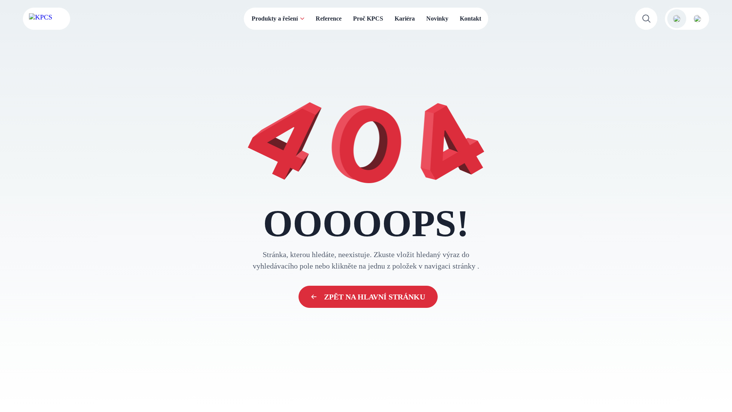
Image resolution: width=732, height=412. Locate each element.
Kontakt (470, 18)
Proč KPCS (368, 18)
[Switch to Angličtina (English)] (697, 18)
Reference (329, 18)
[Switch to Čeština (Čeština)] (676, 18)
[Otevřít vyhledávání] (646, 19)
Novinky (437, 18)
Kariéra (405, 18)
